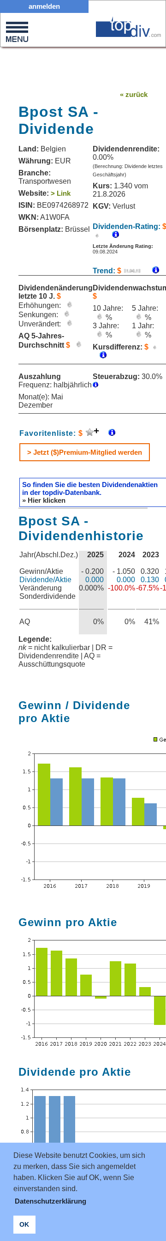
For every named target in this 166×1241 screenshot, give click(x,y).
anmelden (44, 6)
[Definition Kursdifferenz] (100, 356)
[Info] (151, 271)
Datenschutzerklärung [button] (50, 1201)
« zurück (134, 94)
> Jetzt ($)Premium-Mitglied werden (84, 452)
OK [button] (24, 1224)
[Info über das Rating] (111, 235)
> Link (61, 193)
